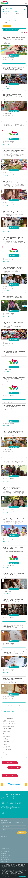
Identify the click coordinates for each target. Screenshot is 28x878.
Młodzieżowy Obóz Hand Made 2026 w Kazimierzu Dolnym (13, 574)
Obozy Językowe (6, 729)
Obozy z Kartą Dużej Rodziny (13, 271)
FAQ (16, 839)
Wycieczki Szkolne (4, 861)
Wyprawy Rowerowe (6, 752)
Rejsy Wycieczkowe (6, 731)
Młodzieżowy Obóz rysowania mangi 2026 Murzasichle (13, 625)
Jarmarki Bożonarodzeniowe (8, 726)
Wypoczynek (5, 756)
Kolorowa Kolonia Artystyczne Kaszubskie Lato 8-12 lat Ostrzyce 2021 (12, 489)
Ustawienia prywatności (15, 875)
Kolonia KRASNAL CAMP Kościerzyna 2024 (13, 323)
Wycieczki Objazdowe (7, 749)
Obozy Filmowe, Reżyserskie (8, 551)
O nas (2, 841)
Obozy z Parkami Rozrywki (16, 40)
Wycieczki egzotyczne (7, 747)
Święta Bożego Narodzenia (8, 734)
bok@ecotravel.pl (10, 814)
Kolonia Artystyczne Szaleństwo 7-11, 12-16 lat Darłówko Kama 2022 (13, 67)
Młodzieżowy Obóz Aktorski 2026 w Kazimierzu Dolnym (13, 548)
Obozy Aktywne (17, 462)
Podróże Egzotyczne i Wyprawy (9, 721)
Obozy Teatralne (15, 379)
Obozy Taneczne (21, 379)
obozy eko (14, 154)
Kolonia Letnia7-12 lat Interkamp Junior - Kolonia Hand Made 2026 (14, 406)
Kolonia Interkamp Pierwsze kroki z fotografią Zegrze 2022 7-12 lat (12, 268)
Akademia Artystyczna (7, 69)
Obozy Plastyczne (11, 42)
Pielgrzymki (5, 720)
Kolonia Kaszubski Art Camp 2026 (12, 296)
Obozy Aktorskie (6, 550)
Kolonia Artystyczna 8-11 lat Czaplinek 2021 (14, 37)
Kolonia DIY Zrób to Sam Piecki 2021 (13, 123)
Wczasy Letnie (5, 739)
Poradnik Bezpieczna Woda (6, 859)
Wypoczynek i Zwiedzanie (8, 751)
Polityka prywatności (6, 875)
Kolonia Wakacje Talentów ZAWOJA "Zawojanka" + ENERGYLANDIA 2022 (13, 432)
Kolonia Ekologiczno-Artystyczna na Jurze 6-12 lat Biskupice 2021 (13, 182)
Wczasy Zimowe (6, 741)
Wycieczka (5, 754)
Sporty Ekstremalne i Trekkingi (9, 723)
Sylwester (4, 733)
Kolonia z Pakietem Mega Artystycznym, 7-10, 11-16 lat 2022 (14, 459)
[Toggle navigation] (26, 3)
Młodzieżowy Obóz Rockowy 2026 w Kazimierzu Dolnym (13, 600)
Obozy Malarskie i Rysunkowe (13, 156)
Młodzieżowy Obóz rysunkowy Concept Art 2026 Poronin (14, 651)
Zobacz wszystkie (14, 767)
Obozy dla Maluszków (16, 39)
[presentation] (2, 784)
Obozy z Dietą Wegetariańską (17, 153)
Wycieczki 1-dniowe (6, 746)
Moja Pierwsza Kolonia (16, 325)
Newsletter (17, 843)
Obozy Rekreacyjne (15, 214)
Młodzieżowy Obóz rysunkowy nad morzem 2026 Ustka (12, 679)
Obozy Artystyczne (15, 69)
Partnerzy (17, 841)
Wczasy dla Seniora (6, 738)
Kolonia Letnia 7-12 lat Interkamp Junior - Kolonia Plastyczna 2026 (14, 352)
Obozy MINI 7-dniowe (12, 326)
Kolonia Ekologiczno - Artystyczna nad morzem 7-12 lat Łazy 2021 (13, 151)
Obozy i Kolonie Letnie (7, 39)
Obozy (4, 715)
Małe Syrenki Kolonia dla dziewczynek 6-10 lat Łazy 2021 (13, 519)
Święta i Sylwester (6, 736)
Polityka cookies (4, 845)
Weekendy (5, 742)
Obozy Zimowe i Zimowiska (8, 718)
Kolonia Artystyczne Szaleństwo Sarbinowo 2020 (12, 94)
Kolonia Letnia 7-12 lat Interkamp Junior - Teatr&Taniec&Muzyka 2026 (14, 378)
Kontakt (2, 839)
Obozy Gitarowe (15, 601)
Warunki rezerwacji (5, 843)
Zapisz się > (21, 832)
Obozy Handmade (11, 43)
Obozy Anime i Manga (16, 627)
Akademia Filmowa (21, 550)
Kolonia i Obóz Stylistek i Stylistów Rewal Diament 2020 (13, 212)
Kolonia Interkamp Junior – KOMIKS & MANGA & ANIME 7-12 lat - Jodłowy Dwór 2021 (13, 239)
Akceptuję (22, 876)
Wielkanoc (5, 744)
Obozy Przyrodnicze (20, 154)
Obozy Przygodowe (6, 155)
